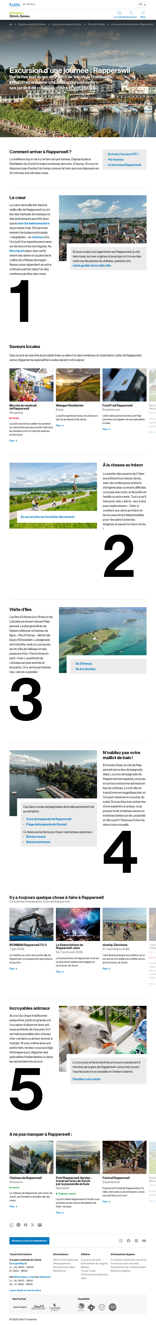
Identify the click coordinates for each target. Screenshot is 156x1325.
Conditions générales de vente (129, 1260)
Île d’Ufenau (84, 663)
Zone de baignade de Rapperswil (48, 819)
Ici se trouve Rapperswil (124, 164)
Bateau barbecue (38, 841)
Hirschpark (17, 250)
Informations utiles (64, 1267)
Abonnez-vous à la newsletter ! (29, 1241)
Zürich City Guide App (65, 1260)
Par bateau (116, 159)
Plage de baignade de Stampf (46, 824)
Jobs (84, 1278)
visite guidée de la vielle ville (92, 265)
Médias (85, 1267)
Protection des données (125, 1263)
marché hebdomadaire (33, 223)
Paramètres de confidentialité (128, 1267)
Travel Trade (88, 1271)
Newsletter (59, 1271)
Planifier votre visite (86, 1079)
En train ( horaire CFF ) (123, 154)
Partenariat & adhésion (94, 1274)
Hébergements (62, 1263)
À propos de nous (91, 1260)
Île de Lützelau (86, 669)
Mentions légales (121, 1271)
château (37, 237)
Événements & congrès (94, 1263)
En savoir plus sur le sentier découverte (48, 516)
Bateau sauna (36, 836)
